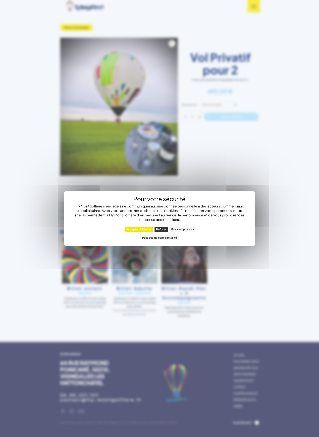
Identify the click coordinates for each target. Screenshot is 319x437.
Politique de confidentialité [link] (159, 237)
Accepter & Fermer (138, 229)
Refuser (161, 229)
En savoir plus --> (182, 229)
